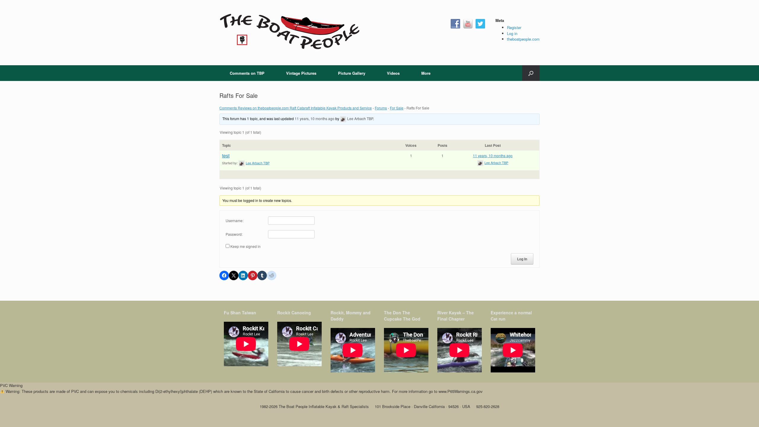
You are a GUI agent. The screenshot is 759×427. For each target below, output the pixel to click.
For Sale (397, 107)
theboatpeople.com (523, 39)
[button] (531, 73)
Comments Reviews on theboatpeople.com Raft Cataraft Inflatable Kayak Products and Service (295, 107)
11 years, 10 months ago (314, 118)
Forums (381, 107)
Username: (234, 220)
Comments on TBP (247, 73)
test (225, 155)
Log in (512, 33)
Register (514, 27)
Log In (522, 259)
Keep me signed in (245, 246)
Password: (234, 234)
